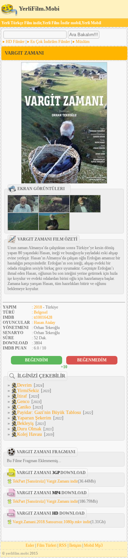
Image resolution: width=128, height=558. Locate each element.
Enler (30, 545)
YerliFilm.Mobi (38, 8)
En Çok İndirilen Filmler (50, 41)
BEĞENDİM (36, 360)
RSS (63, 545)
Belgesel (40, 312)
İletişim (75, 545)
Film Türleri (46, 545)
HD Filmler (15, 41)
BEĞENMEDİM (91, 360)
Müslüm (82, 41)
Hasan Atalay (44, 322)
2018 (38, 307)
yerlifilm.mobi (17, 553)
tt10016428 (43, 317)
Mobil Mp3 (93, 545)
